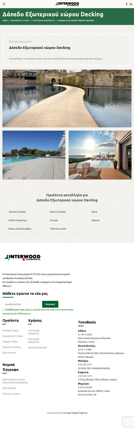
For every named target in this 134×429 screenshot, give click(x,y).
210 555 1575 (85, 364)
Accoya (54, 220)
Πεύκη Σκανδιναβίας (19, 228)
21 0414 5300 (85, 334)
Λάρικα (95, 220)
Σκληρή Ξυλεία (10, 341)
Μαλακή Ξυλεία (10, 330)
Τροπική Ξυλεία (17, 211)
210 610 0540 (85, 387)
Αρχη (4, 21)
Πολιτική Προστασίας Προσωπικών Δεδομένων (15, 381)
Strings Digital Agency (75, 412)
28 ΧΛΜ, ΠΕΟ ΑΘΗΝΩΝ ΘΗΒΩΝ (94, 368)
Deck (94, 211)
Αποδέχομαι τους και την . (38, 311)
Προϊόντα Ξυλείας (11, 347)
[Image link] (22, 257)
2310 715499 (85, 349)
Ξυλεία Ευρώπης (17, 220)
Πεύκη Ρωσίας (58, 211)
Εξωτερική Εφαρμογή (33, 340)
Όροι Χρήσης (9, 388)
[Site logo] (67, 3)
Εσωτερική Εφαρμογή (34, 332)
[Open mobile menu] (4, 4)
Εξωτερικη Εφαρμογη (44, 21)
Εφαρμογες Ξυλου (20, 21)
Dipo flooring (9, 352)
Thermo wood (58, 228)
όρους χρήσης (33, 309)
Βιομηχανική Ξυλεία (12, 336)
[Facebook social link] (127, 4)
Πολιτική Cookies (11, 393)
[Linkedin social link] (131, 4)
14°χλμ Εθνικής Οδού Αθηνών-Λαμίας (97, 379)
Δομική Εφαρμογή (37, 347)
